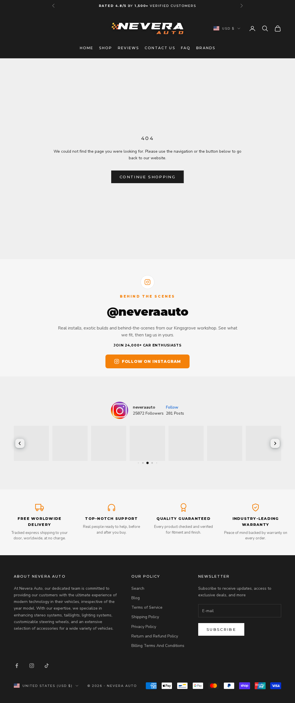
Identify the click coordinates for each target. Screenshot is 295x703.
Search (137, 588)
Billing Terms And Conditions (157, 645)
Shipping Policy (145, 617)
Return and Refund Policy (154, 636)
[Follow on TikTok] (47, 665)
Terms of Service (146, 607)
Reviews (128, 48)
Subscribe (221, 629)
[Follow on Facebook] (17, 665)
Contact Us (160, 48)
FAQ (185, 48)
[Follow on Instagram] (32, 665)
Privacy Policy (143, 626)
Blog (135, 598)
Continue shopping (147, 177)
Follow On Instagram (151, 361)
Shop (105, 48)
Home (87, 48)
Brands (205, 48)
